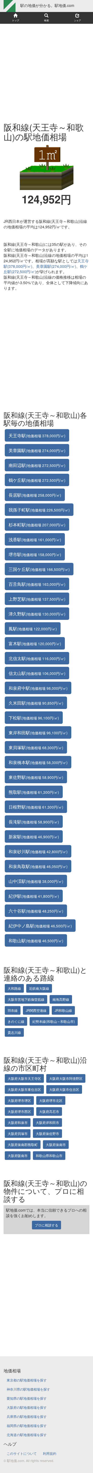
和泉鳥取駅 (38, 866)
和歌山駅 (36, 940)
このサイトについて (22, 1453)
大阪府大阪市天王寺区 (24, 1078)
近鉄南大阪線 (39, 988)
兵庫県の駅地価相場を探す (27, 1416)
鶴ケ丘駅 (37, 480)
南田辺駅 (37, 465)
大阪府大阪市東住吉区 (24, 1089)
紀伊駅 (34, 896)
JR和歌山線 (63, 1010)
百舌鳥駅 (37, 584)
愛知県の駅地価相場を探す (27, 1398)
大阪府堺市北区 (50, 1100)
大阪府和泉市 (18, 1122)
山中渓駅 (36, 881)
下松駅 (34, 717)
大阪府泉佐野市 (47, 1133)
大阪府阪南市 (18, 1155)
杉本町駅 (37, 524)
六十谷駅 (36, 911)
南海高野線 (60, 999)
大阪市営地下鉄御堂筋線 (26, 999)
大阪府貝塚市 (18, 1133)
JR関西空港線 (36, 1010)
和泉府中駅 (38, 688)
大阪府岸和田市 (47, 1122)
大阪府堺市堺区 (19, 1100)
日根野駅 (36, 807)
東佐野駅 (36, 777)
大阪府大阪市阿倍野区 (66, 1078)
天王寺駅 (37, 435)
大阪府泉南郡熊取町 (23, 1144)
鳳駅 (33, 628)
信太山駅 (37, 673)
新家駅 (34, 836)
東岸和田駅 (38, 732)
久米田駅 (36, 703)
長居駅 (35, 495)
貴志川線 (14, 1032)
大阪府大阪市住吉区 (64, 1089)
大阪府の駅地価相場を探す (27, 1407)
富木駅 (35, 643)
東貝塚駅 (36, 747)
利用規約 (49, 1453)
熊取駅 (34, 792)
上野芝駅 (37, 599)
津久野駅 (37, 613)
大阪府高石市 (49, 1111)
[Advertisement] (46, 70)
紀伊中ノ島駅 (40, 925)
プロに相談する (46, 1225)
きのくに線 (16, 1021)
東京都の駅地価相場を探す (27, 1380)
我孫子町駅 (39, 509)
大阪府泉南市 (56, 1144)
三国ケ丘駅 (39, 569)
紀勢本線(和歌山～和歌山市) (53, 1021)
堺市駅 (35, 554)
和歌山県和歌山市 (49, 1155)
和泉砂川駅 (38, 851)
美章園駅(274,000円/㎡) (56, 266)
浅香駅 (35, 539)
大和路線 (14, 988)
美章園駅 (37, 450)
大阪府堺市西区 (19, 1111)
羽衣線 (13, 1010)
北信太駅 (37, 658)
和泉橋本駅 (38, 762)
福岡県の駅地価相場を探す (27, 1425)
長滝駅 (34, 821)
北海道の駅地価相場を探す (27, 1434)
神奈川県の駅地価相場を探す (28, 1389)
